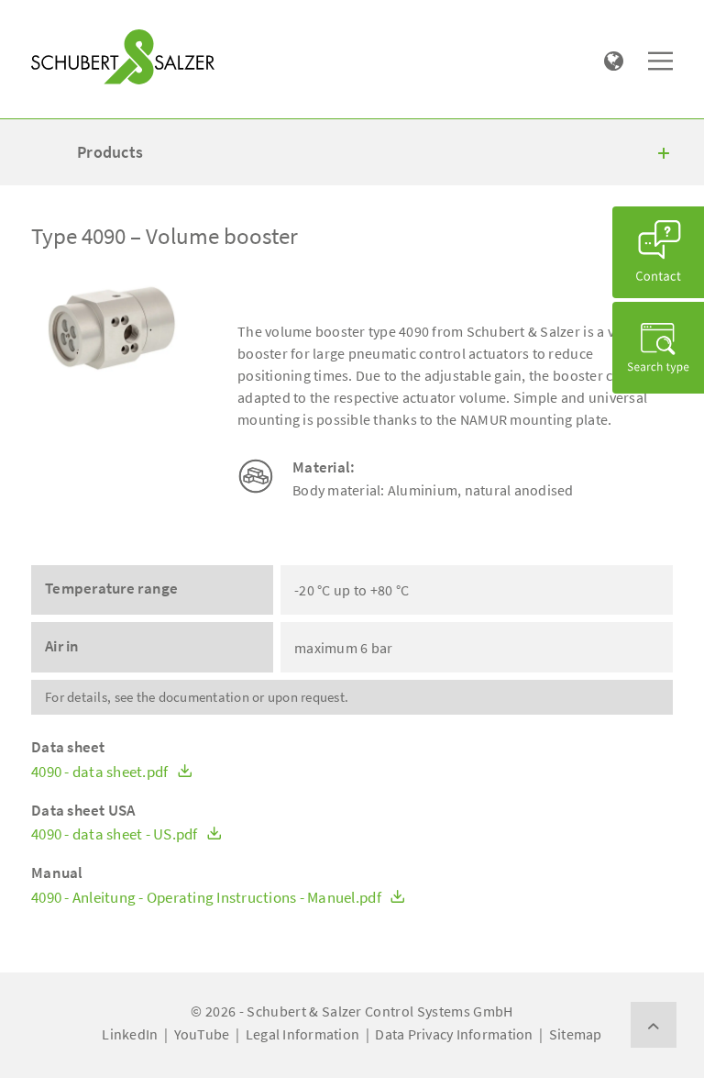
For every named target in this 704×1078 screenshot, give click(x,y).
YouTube (202, 1034)
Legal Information (302, 1034)
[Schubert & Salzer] (122, 56)
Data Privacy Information (454, 1034)
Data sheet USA (83, 810)
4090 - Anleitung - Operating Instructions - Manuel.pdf (207, 897)
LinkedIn (130, 1034)
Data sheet (68, 747)
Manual (57, 873)
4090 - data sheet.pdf (101, 772)
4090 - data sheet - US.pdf (116, 834)
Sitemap (575, 1034)
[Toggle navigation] (57, 19)
